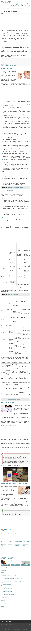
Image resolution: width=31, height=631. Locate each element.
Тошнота (2, 606)
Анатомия (22, 5)
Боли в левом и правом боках (7, 576)
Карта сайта (24, 624)
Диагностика (12, 5)
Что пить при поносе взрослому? (7, 591)
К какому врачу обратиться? (7, 62)
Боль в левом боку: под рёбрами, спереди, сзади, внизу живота (14, 578)
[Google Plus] (5, 529)
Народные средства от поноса (7, 588)
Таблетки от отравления (6, 603)
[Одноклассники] (2, 529)
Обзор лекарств (4, 63)
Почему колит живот (4, 604)
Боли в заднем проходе (6, 582)
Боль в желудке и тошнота (7, 584)
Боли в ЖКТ (2, 572)
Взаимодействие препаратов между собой (8, 65)
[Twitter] (4, 529)
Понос (2, 585)
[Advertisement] (15, 20)
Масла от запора (5, 597)
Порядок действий (4, 61)
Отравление (3, 600)
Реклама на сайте (28, 624)
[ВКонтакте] (1, 529)
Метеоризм (2, 598)
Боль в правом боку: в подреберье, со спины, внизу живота (13, 579)
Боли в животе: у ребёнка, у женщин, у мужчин (9, 575)
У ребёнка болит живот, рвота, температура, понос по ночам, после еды (13, 581)
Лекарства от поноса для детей (9, 594)
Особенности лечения (5, 64)
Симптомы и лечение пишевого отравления (9, 601)
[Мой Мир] (6, 529)
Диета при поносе (5, 587)
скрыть (18, 59)
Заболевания (17, 5)
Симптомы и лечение (27, 5)
